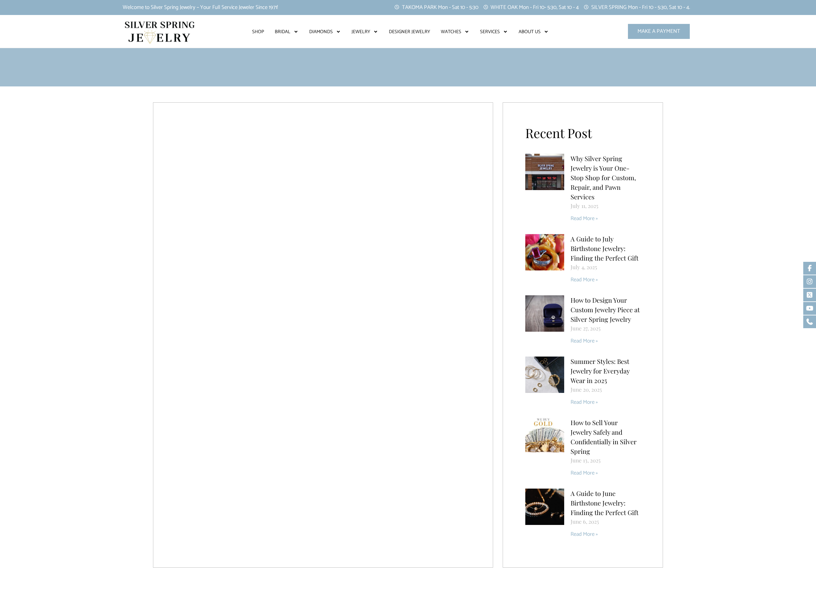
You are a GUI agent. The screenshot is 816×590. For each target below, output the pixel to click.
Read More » (584, 218)
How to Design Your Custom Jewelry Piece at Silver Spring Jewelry (605, 309)
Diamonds (321, 32)
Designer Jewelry (409, 32)
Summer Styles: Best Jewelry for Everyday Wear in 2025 (600, 371)
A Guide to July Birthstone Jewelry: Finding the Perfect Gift (604, 248)
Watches (451, 32)
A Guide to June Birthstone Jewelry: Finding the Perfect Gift (604, 503)
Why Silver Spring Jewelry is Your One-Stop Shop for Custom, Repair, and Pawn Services (603, 177)
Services (490, 32)
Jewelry (361, 32)
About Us (530, 32)
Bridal (282, 32)
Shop (258, 32)
